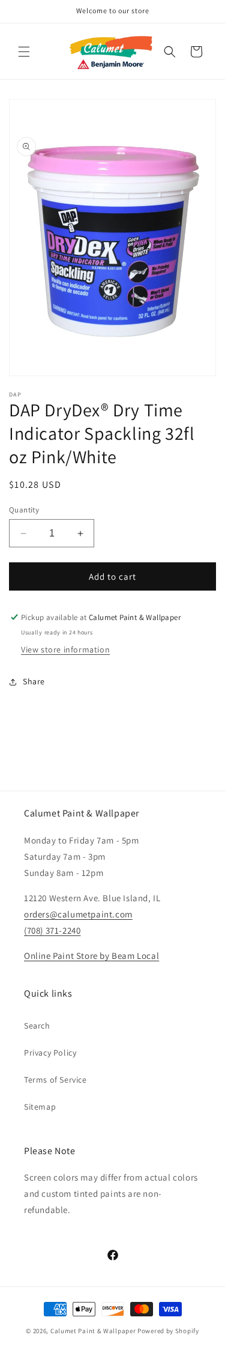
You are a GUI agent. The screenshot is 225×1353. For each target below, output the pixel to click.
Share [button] (34, 681)
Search (37, 1025)
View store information (65, 649)
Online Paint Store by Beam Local (91, 955)
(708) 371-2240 (52, 930)
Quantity (24, 510)
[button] (24, 51)
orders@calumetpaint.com (78, 914)
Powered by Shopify (168, 1331)
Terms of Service (55, 1079)
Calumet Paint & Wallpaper (93, 1331)
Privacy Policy (50, 1052)
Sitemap (40, 1106)
